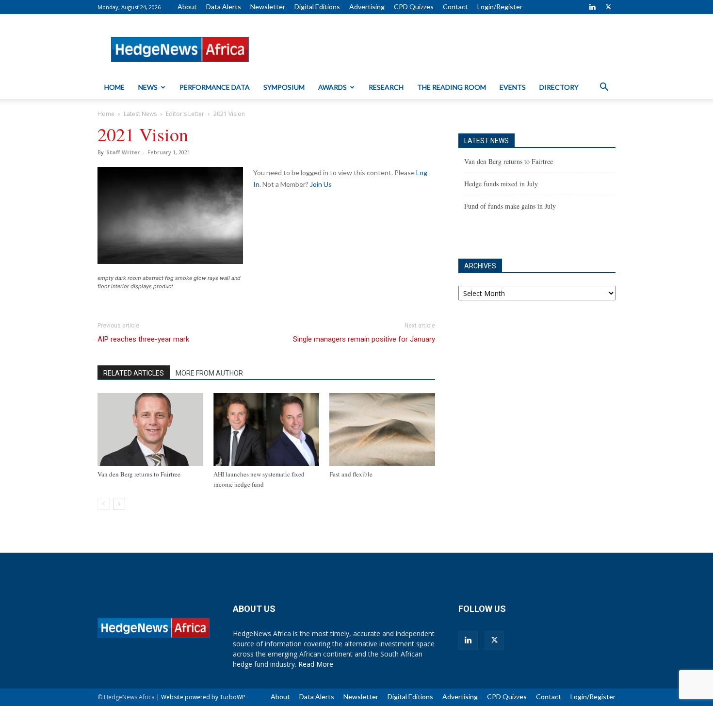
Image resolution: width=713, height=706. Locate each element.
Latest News (140, 114)
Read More (315, 664)
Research (386, 87)
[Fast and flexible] (382, 429)
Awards (332, 87)
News (148, 87)
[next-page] (119, 504)
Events (513, 87)
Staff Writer (123, 152)
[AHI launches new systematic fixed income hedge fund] (266, 429)
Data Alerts (223, 6)
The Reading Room (451, 87)
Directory (559, 87)
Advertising (367, 6)
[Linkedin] (592, 7)
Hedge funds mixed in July (501, 183)
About (187, 6)
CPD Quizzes (414, 6)
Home (114, 87)
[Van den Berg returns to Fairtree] (150, 429)
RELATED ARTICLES (133, 373)
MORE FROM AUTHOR (209, 373)
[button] (604, 88)
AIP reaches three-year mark (143, 339)
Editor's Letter (185, 114)
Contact (455, 6)
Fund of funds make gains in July (510, 206)
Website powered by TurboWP (203, 697)
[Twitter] (608, 7)
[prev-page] (103, 504)
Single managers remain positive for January (364, 339)
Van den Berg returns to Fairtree (138, 474)
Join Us (321, 184)
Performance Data (214, 87)
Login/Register (499, 6)
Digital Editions (317, 6)
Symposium (284, 87)
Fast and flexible (351, 474)
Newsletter (267, 6)
